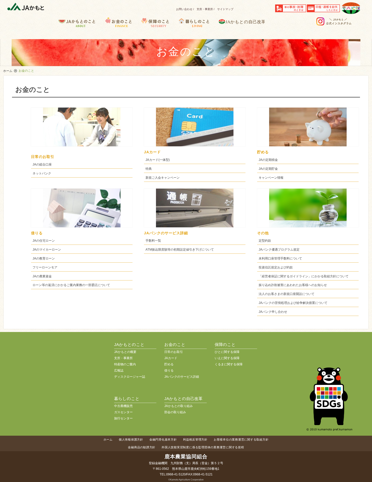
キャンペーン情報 (271, 177)
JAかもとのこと (82, 28)
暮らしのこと (197, 28)
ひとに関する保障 (227, 352)
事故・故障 (290, 8)
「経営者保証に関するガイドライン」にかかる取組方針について (304, 276)
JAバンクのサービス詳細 (166, 233)
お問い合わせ (184, 9)
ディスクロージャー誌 (129, 376)
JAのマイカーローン (47, 249)
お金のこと (122, 28)
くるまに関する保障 (229, 364)
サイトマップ (225, 9)
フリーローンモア (45, 267)
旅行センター (123, 418)
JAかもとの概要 (125, 352)
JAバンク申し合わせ (273, 311)
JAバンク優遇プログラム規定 (279, 249)
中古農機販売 (123, 406)
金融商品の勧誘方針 (141, 447)
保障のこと (159, 28)
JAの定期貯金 (268, 168)
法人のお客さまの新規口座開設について (286, 294)
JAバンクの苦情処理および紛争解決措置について (293, 302)
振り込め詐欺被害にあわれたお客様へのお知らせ (293, 285)
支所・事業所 (205, 9)
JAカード (152, 152)
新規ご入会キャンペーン (163, 177)
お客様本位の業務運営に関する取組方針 (241, 439)
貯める (263, 152)
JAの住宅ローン (44, 240)
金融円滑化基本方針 (163, 439)
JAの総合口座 (42, 164)
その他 (263, 233)
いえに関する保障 (227, 358)
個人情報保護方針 (131, 439)
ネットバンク (42, 173)
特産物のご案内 (125, 364)
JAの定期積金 (268, 159)
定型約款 (265, 240)
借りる (37, 233)
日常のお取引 (42, 157)
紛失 (323, 8)
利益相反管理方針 (195, 439)
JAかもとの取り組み (178, 406)
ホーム (7, 70)
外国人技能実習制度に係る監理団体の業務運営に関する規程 (203, 447)
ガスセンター (123, 412)
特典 (149, 168)
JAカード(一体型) (158, 159)
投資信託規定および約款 (276, 267)
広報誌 (118, 370)
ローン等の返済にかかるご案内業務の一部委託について (71, 285)
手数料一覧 (153, 240)
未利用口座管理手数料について (280, 258)
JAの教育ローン (44, 258)
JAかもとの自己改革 (183, 398)
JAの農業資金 (42, 276)
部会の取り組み (175, 412)
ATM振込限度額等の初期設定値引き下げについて (180, 249)
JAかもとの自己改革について (244, 28)
